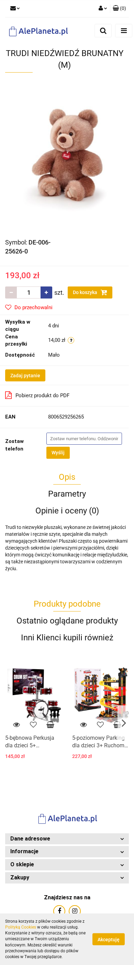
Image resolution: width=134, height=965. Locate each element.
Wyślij (58, 452)
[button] (67, 839)
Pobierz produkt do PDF (42, 395)
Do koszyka (85, 292)
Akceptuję (109, 939)
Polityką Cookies (20, 927)
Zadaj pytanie (25, 375)
